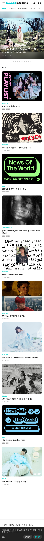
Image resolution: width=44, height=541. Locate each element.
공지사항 (31, 525)
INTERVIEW (22, 9)
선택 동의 (27, 537)
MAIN (4, 9)
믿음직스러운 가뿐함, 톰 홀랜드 (13, 316)
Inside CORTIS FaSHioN (12, 275)
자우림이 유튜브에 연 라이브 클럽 (14, 189)
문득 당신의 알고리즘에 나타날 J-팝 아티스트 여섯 (20, 357)
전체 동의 (37, 537)
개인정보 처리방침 (14, 525)
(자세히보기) (11, 532)
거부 (3, 537)
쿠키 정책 (24, 525)
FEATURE (12, 9)
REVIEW (32, 9)
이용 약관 (5, 525)
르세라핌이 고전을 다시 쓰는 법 (19, 49)
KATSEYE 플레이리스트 (11, 106)
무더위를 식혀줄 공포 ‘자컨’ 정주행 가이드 (17, 148)
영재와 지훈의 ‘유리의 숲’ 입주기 (13, 440)
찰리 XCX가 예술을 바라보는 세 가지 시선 (17, 399)
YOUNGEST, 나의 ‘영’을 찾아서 (14, 482)
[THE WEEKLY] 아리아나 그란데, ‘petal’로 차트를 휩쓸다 (21, 231)
